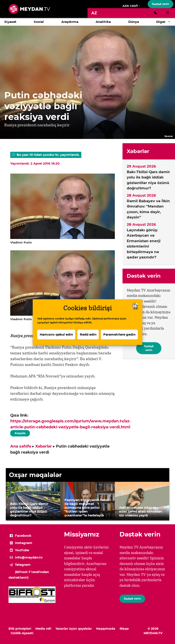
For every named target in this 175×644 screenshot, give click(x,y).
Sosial (39, 22)
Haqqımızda (105, 629)
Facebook (23, 535)
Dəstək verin (160, 4)
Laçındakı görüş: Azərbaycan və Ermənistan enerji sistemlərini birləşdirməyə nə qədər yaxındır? (143, 243)
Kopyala (19, 432)
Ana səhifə (20, 446)
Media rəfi (43, 629)
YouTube (22, 550)
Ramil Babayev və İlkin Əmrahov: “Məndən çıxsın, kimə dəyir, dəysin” (148, 209)
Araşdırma (69, 22)
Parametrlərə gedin (119, 334)
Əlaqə (124, 629)
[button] (170, 22)
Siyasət (10, 22)
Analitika (103, 22)
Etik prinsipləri (20, 629)
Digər (160, 22)
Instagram (23, 543)
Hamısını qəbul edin (56, 334)
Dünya (133, 22)
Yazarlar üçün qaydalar (73, 629)
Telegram (23, 565)
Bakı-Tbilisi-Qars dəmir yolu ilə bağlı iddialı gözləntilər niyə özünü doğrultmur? (148, 180)
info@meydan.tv (29, 557)
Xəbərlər (43, 446)
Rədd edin (88, 334)
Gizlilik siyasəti (22, 633)
